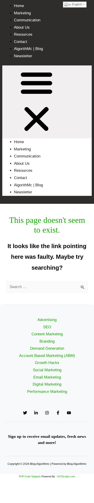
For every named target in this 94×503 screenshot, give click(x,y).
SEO (47, 327)
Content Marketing (47, 334)
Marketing (22, 13)
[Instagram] (47, 413)
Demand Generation (47, 348)
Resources (23, 34)
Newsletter (23, 56)
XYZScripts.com (66, 476)
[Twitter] (25, 413)
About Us (22, 27)
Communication (27, 20)
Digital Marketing (47, 384)
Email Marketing (47, 377)
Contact (20, 42)
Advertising (47, 320)
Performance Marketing (47, 391)
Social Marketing (47, 370)
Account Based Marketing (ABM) (47, 356)
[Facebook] (58, 413)
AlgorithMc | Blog (28, 49)
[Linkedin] (36, 413)
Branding (47, 341)
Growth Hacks (47, 363)
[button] (47, 101)
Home (19, 6)
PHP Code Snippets (30, 476)
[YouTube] (69, 413)
